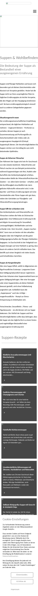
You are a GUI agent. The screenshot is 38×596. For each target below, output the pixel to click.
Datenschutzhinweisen (10, 556)
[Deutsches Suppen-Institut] (18, 8)
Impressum (15, 590)
